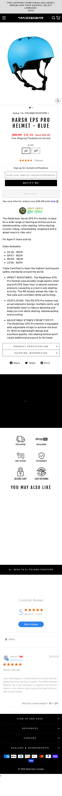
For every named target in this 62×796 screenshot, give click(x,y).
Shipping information (31, 353)
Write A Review (31, 624)
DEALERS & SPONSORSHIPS (30, 748)
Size (31, 145)
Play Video (33, 406)
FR (32, 10)
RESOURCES (30, 728)
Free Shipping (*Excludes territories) (31, 138)
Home (16, 113)
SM (36, 150)
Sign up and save (30, 718)
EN (29, 10)
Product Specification (31, 346)
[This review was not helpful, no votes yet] (56, 703)
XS (26, 150)
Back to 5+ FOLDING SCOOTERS (33, 569)
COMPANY (30, 738)
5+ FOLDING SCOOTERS (34, 113)
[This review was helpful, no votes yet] (50, 703)
